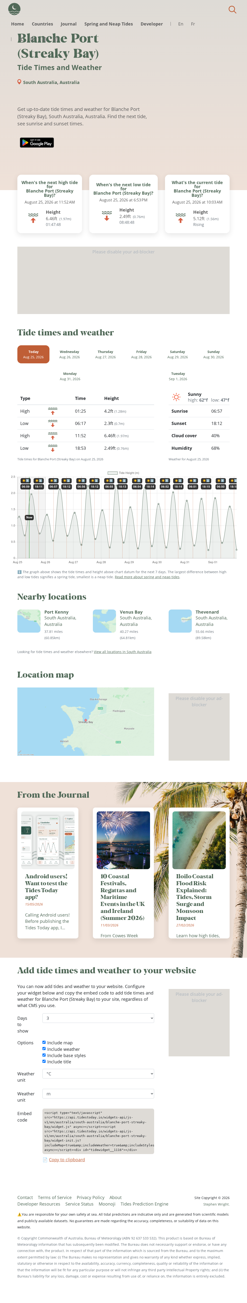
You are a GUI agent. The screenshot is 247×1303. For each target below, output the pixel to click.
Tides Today (14, 9)
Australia (70, 82)
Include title (59, 1062)
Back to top (234, 1290)
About (116, 1197)
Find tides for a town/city (232, 9)
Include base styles (66, 1055)
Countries (42, 24)
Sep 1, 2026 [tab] (178, 376)
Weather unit (25, 1077)
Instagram (32, 39)
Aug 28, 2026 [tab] (141, 354)
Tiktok (55, 39)
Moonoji (107, 1204)
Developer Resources (38, 1204)
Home (17, 24)
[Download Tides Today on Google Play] (36, 142)
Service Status (79, 1204)
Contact (25, 1197)
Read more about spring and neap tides (147, 577)
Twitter (21, 39)
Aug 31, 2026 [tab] (70, 376)
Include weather (63, 1049)
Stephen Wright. (216, 1204)
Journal (69, 24)
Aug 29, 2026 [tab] (177, 354)
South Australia (40, 82)
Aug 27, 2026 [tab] (105, 354)
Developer (152, 24)
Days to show (22, 1024)
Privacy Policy (90, 1197)
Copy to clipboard (67, 1159)
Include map (60, 1043)
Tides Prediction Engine (144, 1204)
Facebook (44, 39)
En (180, 24)
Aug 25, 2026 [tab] (33, 354)
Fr (193, 24)
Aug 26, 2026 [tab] (69, 354)
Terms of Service (55, 1197)
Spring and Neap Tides (108, 24)
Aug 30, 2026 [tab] (213, 354)
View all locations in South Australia (122, 651)
